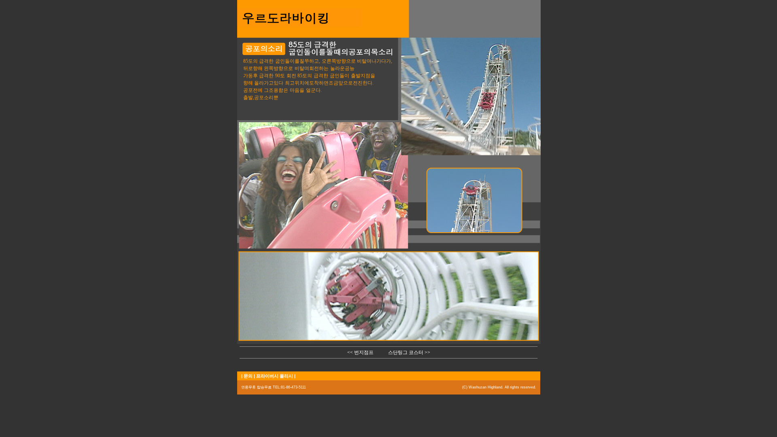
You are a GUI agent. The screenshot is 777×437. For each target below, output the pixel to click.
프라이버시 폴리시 (274, 375)
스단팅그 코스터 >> (409, 352)
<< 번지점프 (360, 352)
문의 (248, 375)
